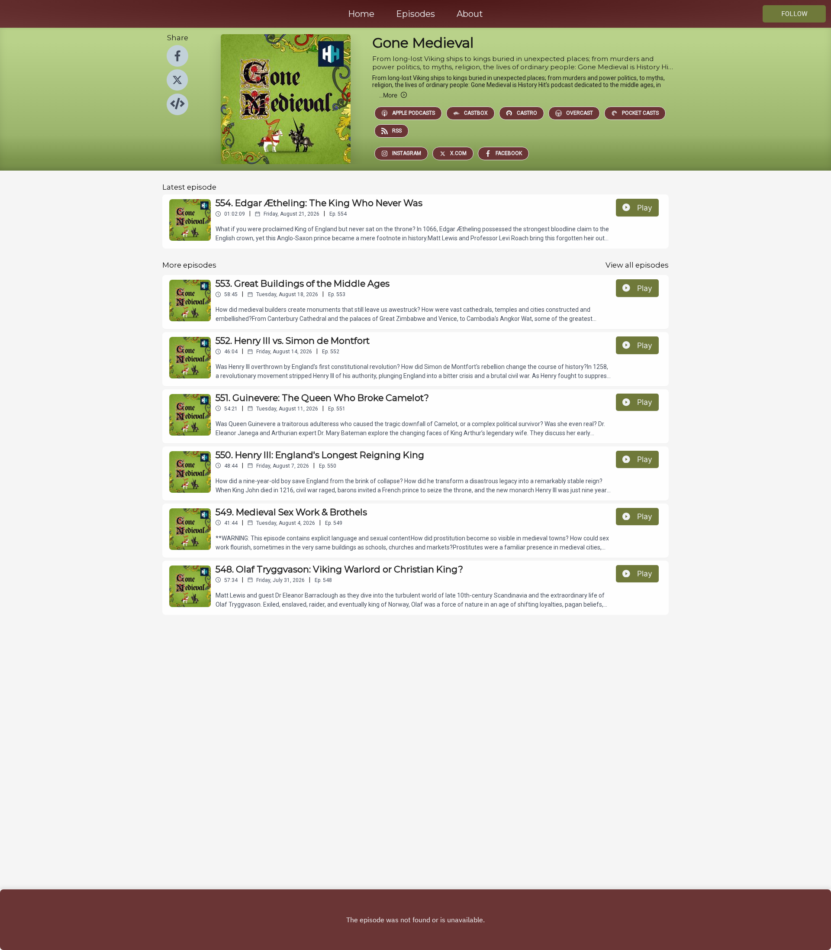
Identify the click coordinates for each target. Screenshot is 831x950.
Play (644, 207)
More (388, 95)
